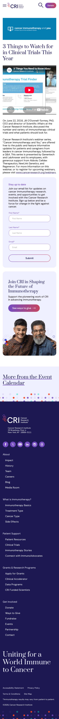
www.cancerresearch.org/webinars (36, 172)
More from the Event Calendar (27, 380)
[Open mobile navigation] (4, 5)
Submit (30, 258)
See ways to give (21, 308)
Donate (50, 5)
